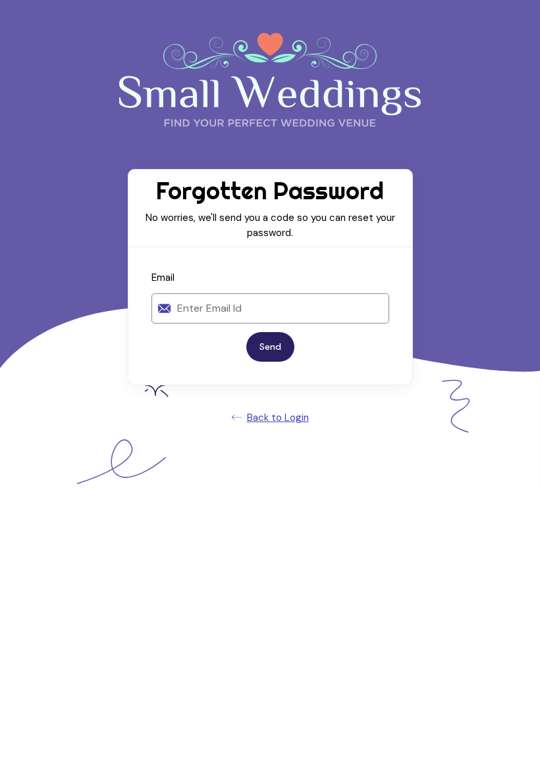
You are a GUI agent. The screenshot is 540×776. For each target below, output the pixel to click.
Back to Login (278, 417)
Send (270, 346)
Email (163, 277)
